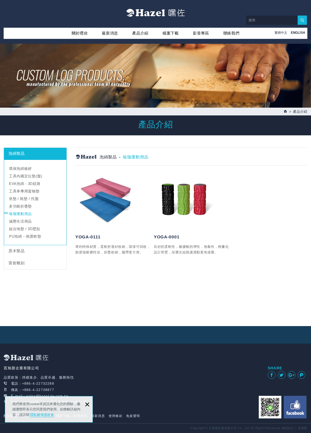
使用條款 (115, 416)
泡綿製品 (17, 153)
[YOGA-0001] (191, 200)
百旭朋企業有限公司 (155, 12)
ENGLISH (298, 33)
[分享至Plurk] (301, 375)
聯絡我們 (231, 33)
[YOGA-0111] (112, 200)
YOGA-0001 (166, 236)
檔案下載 (171, 33)
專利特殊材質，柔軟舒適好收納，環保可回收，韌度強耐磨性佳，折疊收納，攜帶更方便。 (112, 249)
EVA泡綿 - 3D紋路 (24, 184)
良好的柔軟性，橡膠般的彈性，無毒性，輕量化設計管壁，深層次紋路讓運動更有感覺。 (191, 249)
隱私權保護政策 (42, 415)
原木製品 (17, 251)
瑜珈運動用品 (20, 214)
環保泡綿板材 (20, 168)
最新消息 (110, 33)
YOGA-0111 (87, 236)
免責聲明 (133, 416)
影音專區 (201, 33)
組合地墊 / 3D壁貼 (24, 229)
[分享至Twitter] (281, 375)
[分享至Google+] (291, 375)
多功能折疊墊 (20, 206)
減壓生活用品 (20, 221)
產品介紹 (140, 33)
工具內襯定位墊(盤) (25, 176)
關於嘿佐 (80, 33)
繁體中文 (281, 33)
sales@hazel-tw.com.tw (47, 396)
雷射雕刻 (17, 263)
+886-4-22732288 (38, 383)
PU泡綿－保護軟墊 (25, 236)
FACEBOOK (295, 407)
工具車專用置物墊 (24, 191)
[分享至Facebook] (272, 375)
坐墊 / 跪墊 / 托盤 (24, 199)
